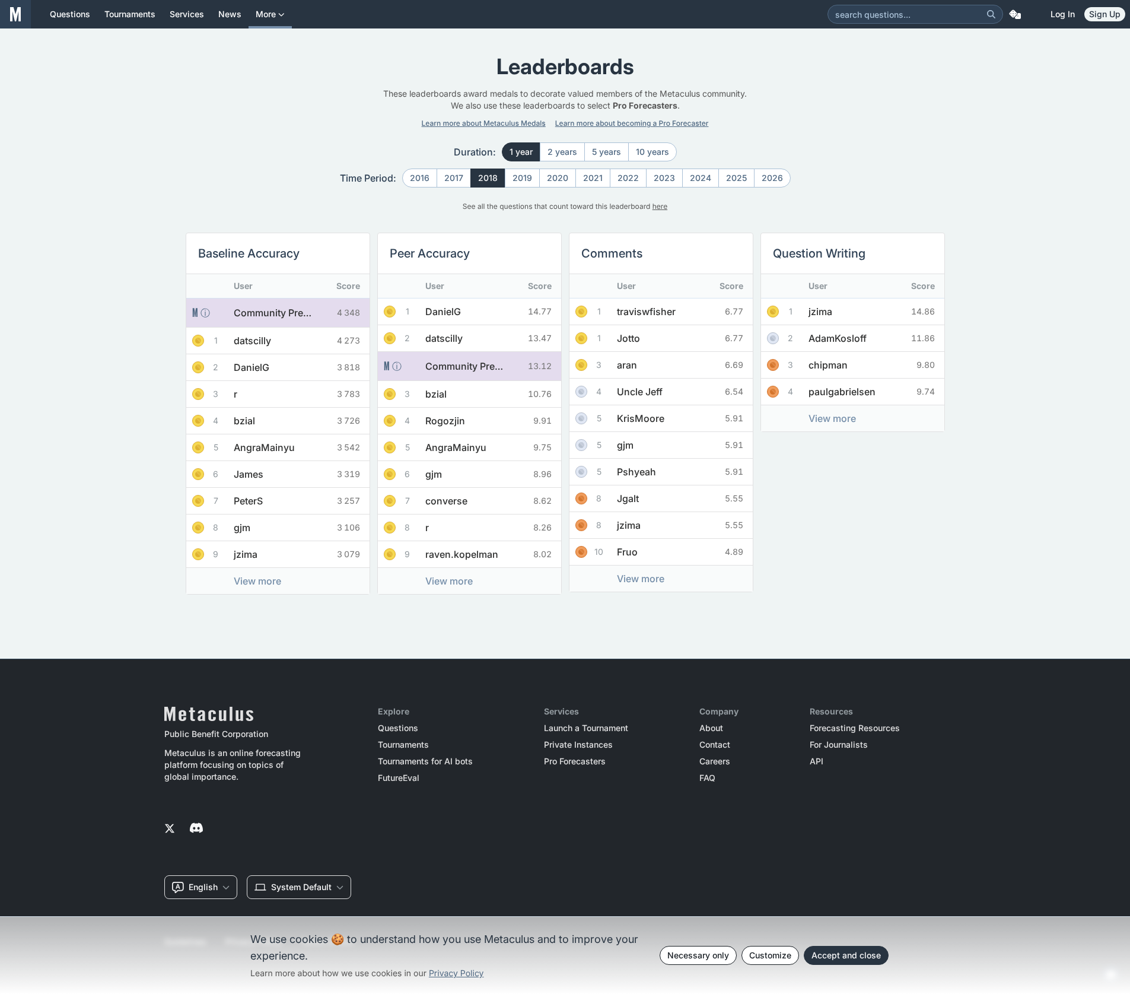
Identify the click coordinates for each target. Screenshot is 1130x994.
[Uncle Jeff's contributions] (684, 392)
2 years (562, 152)
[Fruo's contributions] (671, 552)
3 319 (348, 474)
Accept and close (846, 955)
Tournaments (403, 745)
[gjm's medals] (198, 527)
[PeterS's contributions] (292, 501)
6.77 (734, 311)
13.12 (540, 366)
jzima (245, 554)
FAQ (707, 778)
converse (446, 501)
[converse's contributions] (490, 501)
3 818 (348, 367)
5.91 (734, 418)
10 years (652, 152)
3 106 (348, 527)
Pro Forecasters (575, 761)
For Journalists (839, 745)
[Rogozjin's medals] (390, 421)
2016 (419, 178)
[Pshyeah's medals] (581, 472)
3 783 (348, 394)
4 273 (348, 340)
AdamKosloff (837, 338)
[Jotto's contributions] (672, 338)
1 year (521, 152)
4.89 (734, 552)
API (816, 761)
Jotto (628, 338)
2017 (453, 178)
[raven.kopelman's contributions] (506, 554)
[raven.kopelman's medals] (390, 554)
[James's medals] (198, 474)
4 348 (348, 312)
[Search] (991, 14)
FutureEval (398, 778)
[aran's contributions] (671, 365)
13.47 (540, 338)
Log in (1063, 14)
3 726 (348, 420)
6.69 (734, 365)
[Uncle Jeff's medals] (581, 392)
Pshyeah (636, 472)
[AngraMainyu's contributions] (308, 447)
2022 (628, 178)
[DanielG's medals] (198, 367)
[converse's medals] (390, 501)
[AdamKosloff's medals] (773, 338)
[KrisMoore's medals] (581, 418)
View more (257, 581)
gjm (242, 527)
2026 (772, 178)
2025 (736, 178)
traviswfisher (646, 311)
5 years (606, 152)
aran (627, 365)
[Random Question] (1014, 14)
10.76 (540, 394)
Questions (398, 728)
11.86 (923, 338)
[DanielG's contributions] (295, 367)
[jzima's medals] (198, 554)
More (266, 14)
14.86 (923, 311)
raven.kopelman (461, 554)
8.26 (542, 527)
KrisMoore (640, 418)
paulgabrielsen (842, 392)
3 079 (348, 554)
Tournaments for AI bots (425, 761)
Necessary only (698, 955)
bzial (244, 421)
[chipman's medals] (773, 365)
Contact (714, 745)
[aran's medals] (581, 365)
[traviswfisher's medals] (581, 311)
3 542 (348, 447)
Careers (714, 761)
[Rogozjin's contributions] (489, 421)
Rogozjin (445, 421)
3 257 (348, 501)
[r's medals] (198, 394)
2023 (664, 178)
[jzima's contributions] (289, 554)
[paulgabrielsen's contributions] (886, 392)
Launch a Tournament (586, 728)
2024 (700, 178)
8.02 (542, 554)
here (659, 206)
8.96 (542, 474)
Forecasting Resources (855, 728)
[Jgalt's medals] (581, 498)
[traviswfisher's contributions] (690, 311)
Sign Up (1105, 14)
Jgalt (628, 498)
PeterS (248, 501)
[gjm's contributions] (286, 528)
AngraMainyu (264, 447)
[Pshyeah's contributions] (680, 472)
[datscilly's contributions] (296, 341)
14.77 (540, 311)
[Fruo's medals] (581, 552)
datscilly (252, 341)
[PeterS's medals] (198, 501)
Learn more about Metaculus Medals (484, 123)
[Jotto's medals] (581, 338)
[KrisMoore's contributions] (684, 418)
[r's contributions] (279, 394)
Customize (770, 955)
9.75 (542, 447)
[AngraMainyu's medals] (198, 447)
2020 (557, 178)
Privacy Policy (456, 973)
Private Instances (578, 745)
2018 (488, 178)
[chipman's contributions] (872, 365)
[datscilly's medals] (198, 340)
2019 (522, 178)
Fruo (627, 552)
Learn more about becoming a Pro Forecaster (632, 123)
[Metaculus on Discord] (196, 829)
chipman (828, 365)
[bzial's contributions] (288, 421)
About (711, 728)
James (248, 474)
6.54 (734, 391)
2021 (593, 178)
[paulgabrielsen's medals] (773, 392)
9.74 (925, 391)
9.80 (925, 365)
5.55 (734, 498)
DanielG (251, 367)
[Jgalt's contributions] (672, 498)
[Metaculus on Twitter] (169, 829)
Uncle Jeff (640, 392)
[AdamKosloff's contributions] (882, 338)
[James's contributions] (292, 474)
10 (598, 552)
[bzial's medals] (198, 421)
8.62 (542, 501)
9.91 (542, 420)
